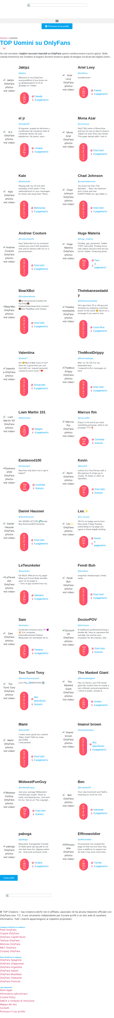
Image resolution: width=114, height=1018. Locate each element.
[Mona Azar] (86, 139)
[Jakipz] (27, 85)
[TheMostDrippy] (86, 375)
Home (3, 38)
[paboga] (27, 852)
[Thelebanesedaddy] (86, 314)
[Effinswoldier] (86, 852)
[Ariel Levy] (86, 82)
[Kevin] (86, 478)
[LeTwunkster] (27, 584)
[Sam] (27, 638)
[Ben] (86, 800)
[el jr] (27, 137)
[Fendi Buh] (86, 585)
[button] (57, 20)
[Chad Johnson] (86, 197)
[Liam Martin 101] (27, 424)
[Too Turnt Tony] (27, 691)
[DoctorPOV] (86, 637)
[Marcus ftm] (86, 429)
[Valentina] (27, 373)
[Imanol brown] (86, 739)
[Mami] (27, 745)
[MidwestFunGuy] (27, 800)
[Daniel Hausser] (27, 531)
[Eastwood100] (27, 475)
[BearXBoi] (27, 312)
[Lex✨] (86, 529)
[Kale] (27, 197)
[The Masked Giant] (86, 690)
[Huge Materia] (86, 251)
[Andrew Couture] (27, 254)
